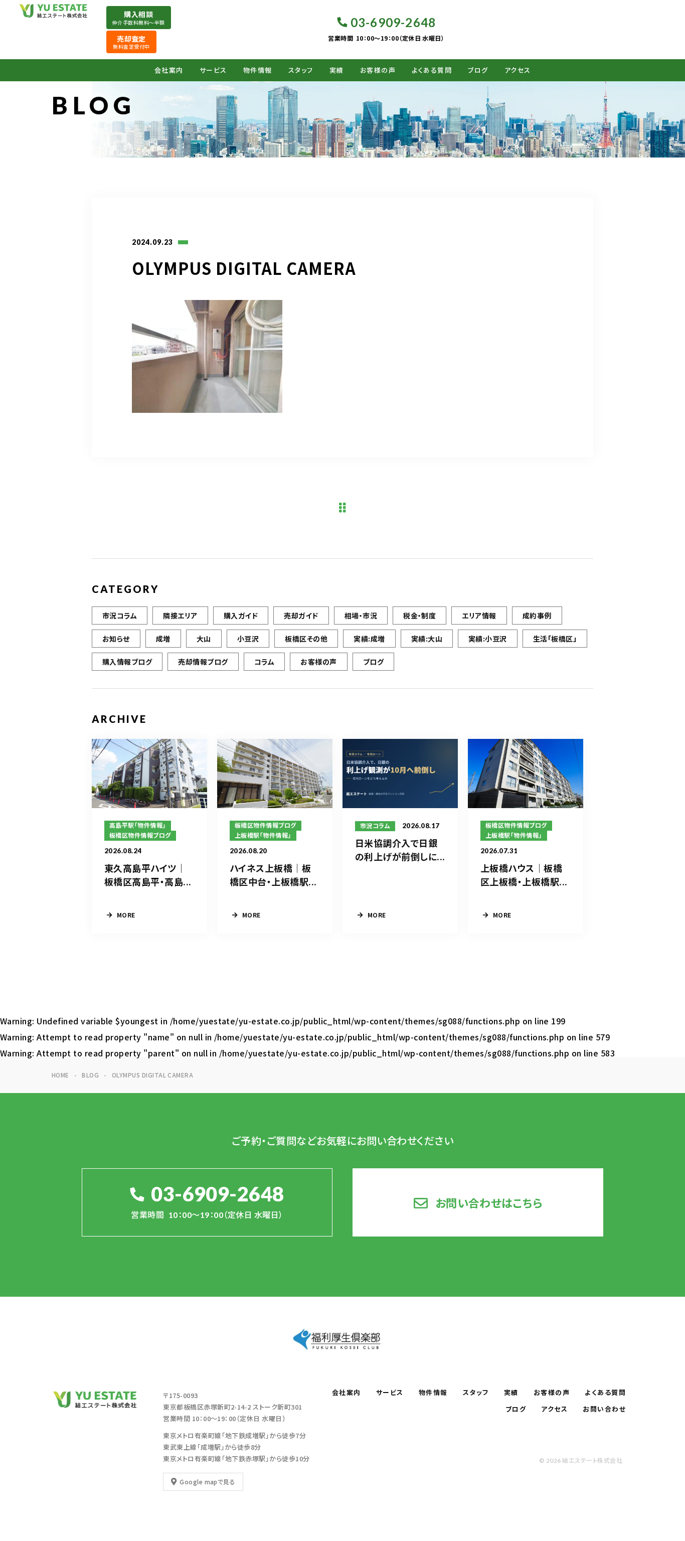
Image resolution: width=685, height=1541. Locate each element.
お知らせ (116, 639)
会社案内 (169, 70)
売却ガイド (301, 615)
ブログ (478, 70)
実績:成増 (369, 639)
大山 (204, 639)
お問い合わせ (604, 1409)
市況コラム (119, 615)
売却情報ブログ (203, 662)
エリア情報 (479, 615)
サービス (213, 70)
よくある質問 (432, 70)
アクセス (517, 70)
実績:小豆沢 (487, 639)
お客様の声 (378, 70)
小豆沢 (248, 639)
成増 (163, 639)
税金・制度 (419, 615)
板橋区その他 (306, 639)
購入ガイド (241, 615)
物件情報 (257, 70)
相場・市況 (361, 615)
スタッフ (300, 70)
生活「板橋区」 (555, 639)
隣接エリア (180, 615)
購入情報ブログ (127, 662)
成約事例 (537, 615)
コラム (264, 662)
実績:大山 (426, 639)
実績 (336, 70)
